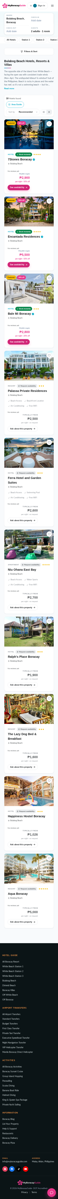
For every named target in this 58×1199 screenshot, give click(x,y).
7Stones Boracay (20, 159)
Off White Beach (10, 995)
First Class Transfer (10, 1029)
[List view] (49, 112)
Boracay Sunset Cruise (12, 1072)
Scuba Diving (8, 1086)
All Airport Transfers (11, 1014)
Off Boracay (7, 1000)
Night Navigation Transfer (14, 1043)
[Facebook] (12, 1169)
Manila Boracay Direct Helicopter (17, 1052)
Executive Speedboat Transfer (16, 1038)
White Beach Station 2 (12, 971)
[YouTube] (25, 1169)
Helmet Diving (8, 1095)
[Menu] (52, 5)
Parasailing (7, 1081)
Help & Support (9, 1129)
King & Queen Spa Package (14, 1100)
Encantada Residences (24, 236)
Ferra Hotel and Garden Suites (24, 480)
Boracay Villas (8, 990)
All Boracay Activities (12, 1067)
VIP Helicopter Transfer (12, 1048)
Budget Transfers (10, 1024)
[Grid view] (43, 112)
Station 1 (26, 40)
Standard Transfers (10, 1019)
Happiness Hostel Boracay (26, 816)
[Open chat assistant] (51, 1192)
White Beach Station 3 (12, 976)
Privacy (24, 1192)
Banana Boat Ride (10, 1091)
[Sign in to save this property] (49, 124)
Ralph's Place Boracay (24, 656)
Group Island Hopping (12, 1076)
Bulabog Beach (9, 981)
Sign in (40, 5)
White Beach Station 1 (12, 967)
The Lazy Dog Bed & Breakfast (22, 736)
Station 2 (40, 40)
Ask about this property (21, 429)
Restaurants (7, 1134)
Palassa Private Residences (27, 390)
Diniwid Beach (9, 986)
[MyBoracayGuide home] (14, 5)
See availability (17, 187)
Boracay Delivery (10, 1138)
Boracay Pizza (8, 1143)
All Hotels (11, 40)
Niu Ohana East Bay (22, 569)
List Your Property (10, 1124)
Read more (9, 89)
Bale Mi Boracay (20, 313)
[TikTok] (18, 1169)
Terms (34, 1192)
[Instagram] (5, 1169)
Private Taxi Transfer (11, 1033)
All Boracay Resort (10, 962)
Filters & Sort (30, 51)
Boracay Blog (8, 1119)
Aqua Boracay (18, 893)
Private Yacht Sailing (11, 1105)
